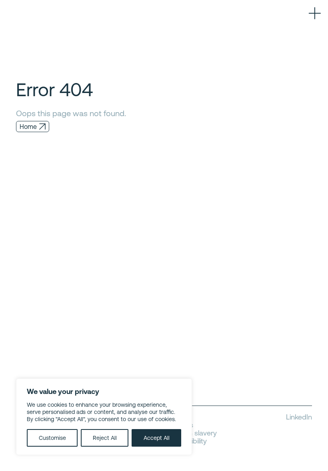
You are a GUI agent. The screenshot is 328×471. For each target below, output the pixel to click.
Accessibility (187, 441)
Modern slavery (192, 433)
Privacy (179, 417)
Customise (52, 438)
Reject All (105, 438)
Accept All (157, 438)
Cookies (180, 425)
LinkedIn (299, 417)
